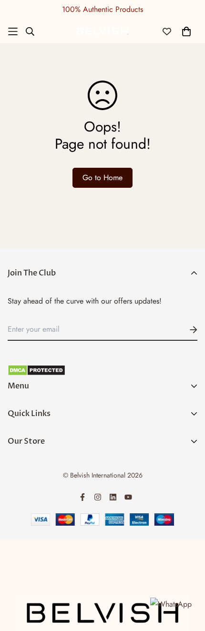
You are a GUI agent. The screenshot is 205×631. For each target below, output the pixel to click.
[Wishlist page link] (167, 31)
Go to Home (102, 177)
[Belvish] (102, 31)
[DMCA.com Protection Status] (102, 370)
